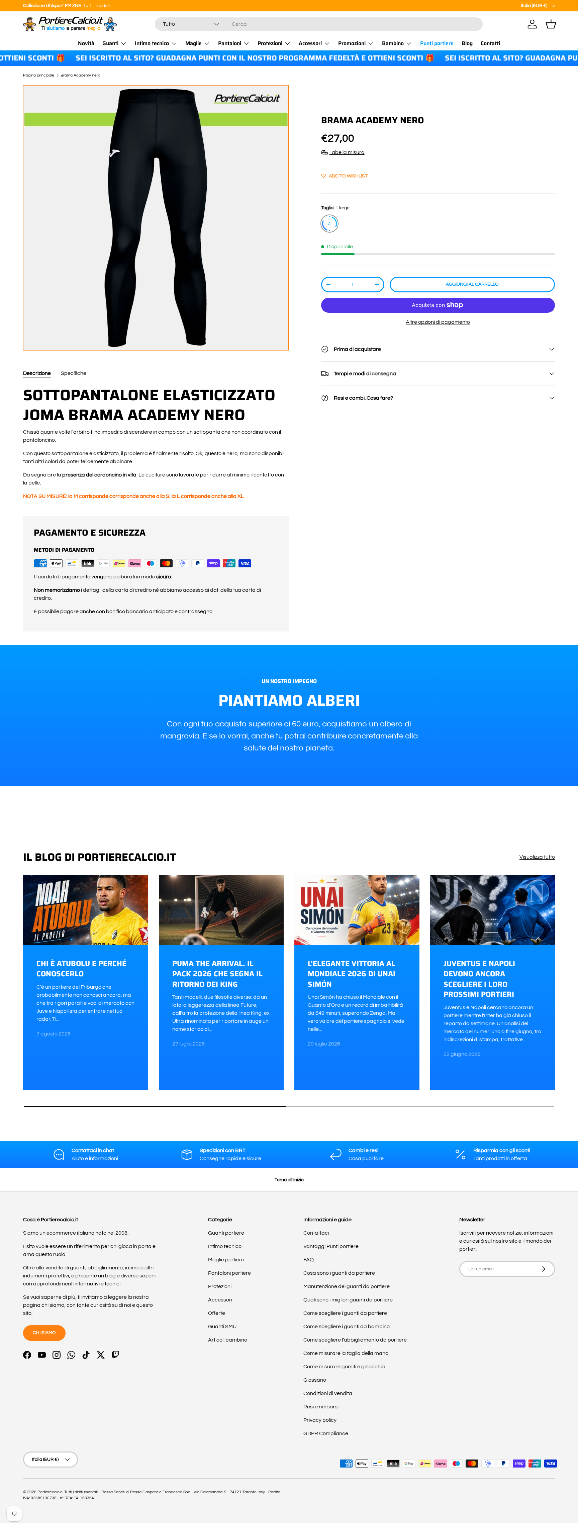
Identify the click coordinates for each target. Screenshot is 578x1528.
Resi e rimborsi (321, 1406)
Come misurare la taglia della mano (345, 1353)
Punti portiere (437, 43)
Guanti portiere (226, 1233)
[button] (551, 24)
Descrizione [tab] (37, 373)
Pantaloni (229, 43)
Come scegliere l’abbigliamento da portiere (355, 1340)
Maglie (193, 43)
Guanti (110, 43)
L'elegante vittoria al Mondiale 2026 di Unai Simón (351, 974)
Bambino (393, 43)
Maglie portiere (226, 1259)
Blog (467, 43)
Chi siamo (44, 1332)
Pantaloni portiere (229, 1273)
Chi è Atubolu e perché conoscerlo (81, 969)
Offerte (216, 1313)
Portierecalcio (50, 1492)
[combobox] (319, 24)
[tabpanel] (156, 442)
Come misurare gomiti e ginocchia (344, 1366)
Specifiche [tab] (73, 373)
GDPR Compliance (325, 1433)
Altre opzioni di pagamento (438, 322)
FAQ (308, 1259)
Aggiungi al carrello (472, 284)
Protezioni (270, 43)
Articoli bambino (227, 1340)
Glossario (314, 1380)
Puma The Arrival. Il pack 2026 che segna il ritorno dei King (217, 974)
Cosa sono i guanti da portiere (339, 1273)
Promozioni (352, 43)
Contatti (490, 43)
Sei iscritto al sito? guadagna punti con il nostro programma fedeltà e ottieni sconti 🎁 (224, 58)
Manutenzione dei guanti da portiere (346, 1286)
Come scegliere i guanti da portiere (345, 1313)
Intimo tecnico (152, 43)
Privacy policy (319, 1420)
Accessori (310, 43)
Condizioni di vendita (327, 1393)
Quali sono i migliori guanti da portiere (348, 1299)
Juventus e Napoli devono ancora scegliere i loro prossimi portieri (479, 979)
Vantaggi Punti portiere (331, 1246)
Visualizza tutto (537, 857)
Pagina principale (38, 76)
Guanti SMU (222, 1326)
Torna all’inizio (289, 1179)
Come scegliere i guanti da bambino (346, 1326)
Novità (86, 43)
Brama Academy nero (80, 76)
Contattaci (316, 1233)
